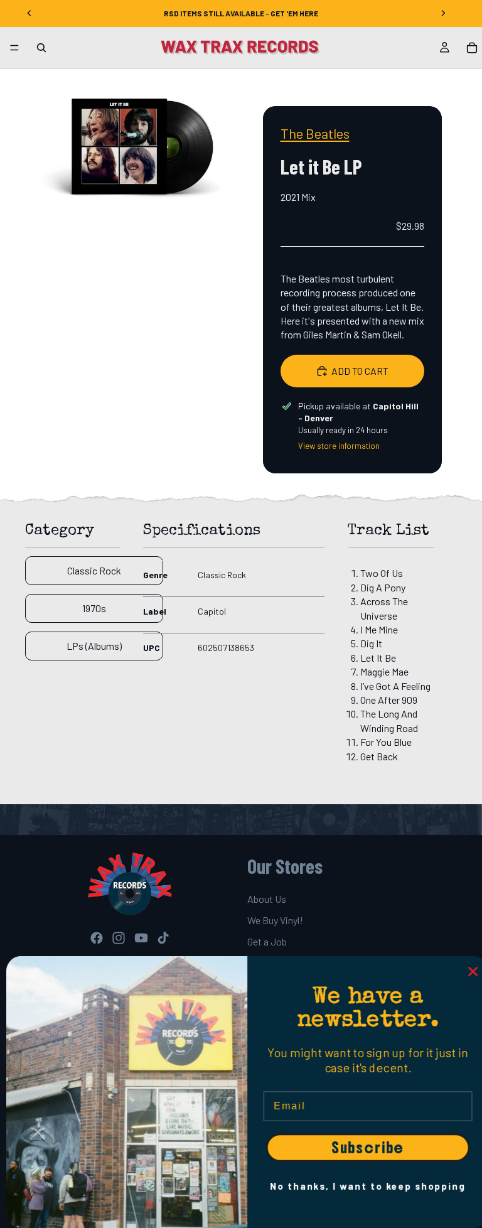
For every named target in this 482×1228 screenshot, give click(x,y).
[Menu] (14, 47)
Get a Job (267, 942)
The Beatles (315, 133)
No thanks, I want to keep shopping (361, 1186)
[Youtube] (141, 937)
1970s (94, 608)
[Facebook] (96, 937)
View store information (339, 446)
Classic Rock (94, 570)
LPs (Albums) (94, 646)
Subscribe (361, 1147)
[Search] (41, 48)
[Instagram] (118, 937)
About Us (266, 899)
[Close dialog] (467, 971)
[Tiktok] (163, 937)
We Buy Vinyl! (275, 920)
